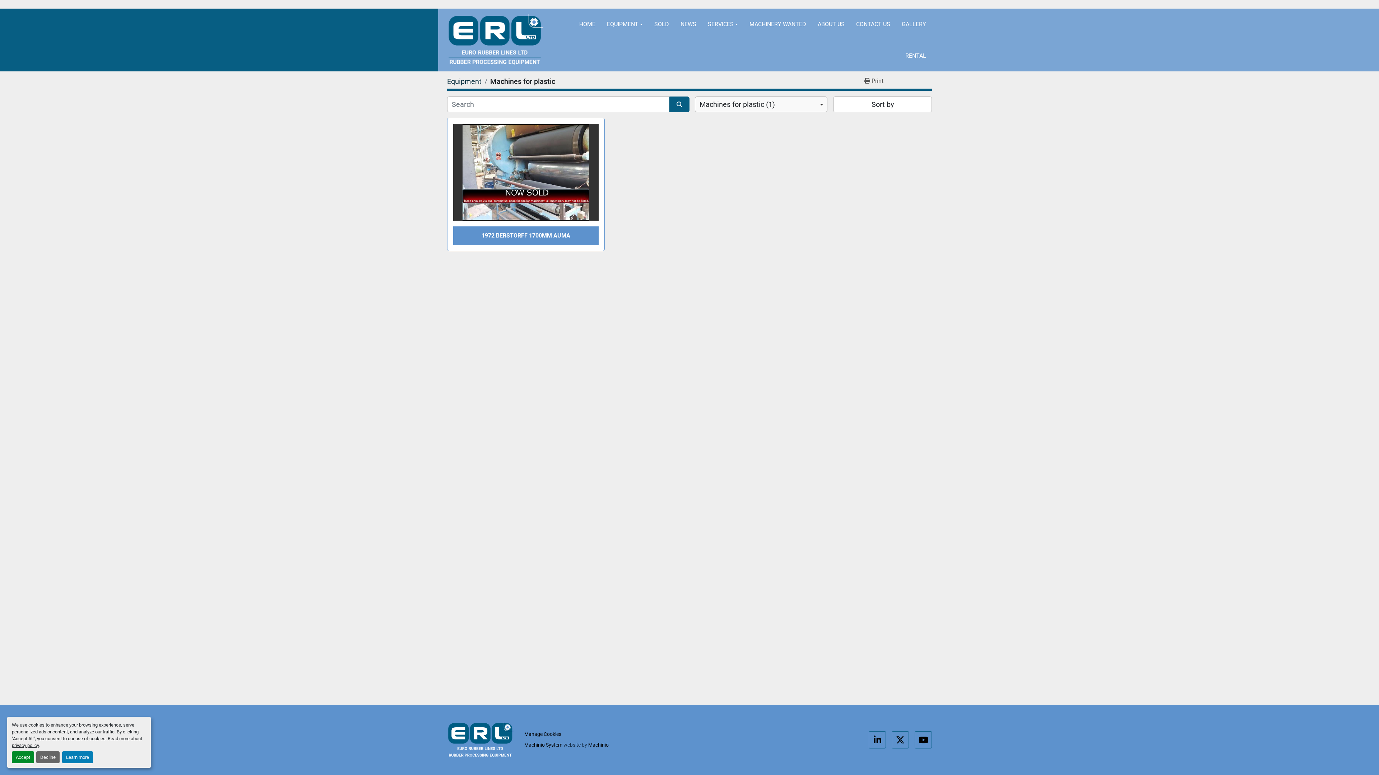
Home (587, 24)
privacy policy (25, 745)
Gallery (914, 24)
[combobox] (761, 104)
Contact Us (873, 24)
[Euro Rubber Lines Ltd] (480, 740)
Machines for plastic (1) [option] (737, 104)
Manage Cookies (542, 734)
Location (672, 4)
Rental (915, 55)
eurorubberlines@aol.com (745, 4)
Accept (23, 757)
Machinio (598, 745)
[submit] (679, 104)
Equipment (623, 24)
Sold (661, 24)
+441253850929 (825, 4)
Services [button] (721, 24)
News (688, 24)
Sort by (883, 104)
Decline (48, 757)
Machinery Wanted (777, 24)
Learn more (77, 757)
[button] (625, 24)
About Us (831, 24)
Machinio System (543, 745)
